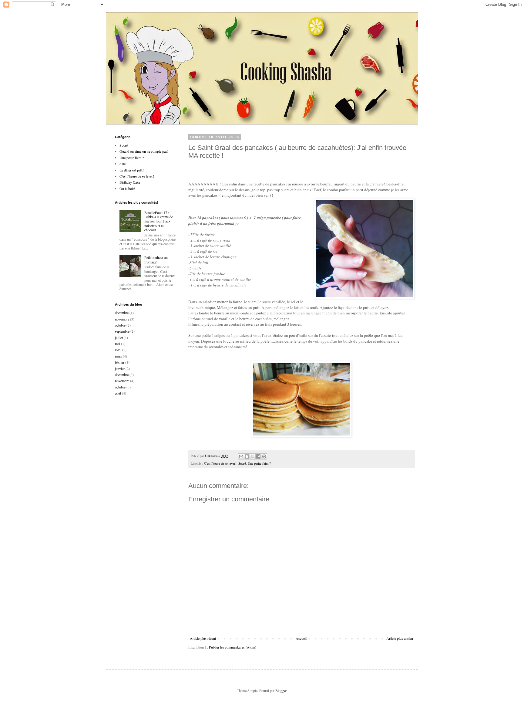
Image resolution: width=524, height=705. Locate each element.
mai (117, 343)
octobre (120, 325)
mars (118, 356)
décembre (122, 312)
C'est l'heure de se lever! (220, 463)
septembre (122, 331)
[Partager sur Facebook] (258, 456)
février (119, 362)
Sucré (242, 463)
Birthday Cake (129, 182)
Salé (122, 163)
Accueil (301, 638)
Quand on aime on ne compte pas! (143, 151)
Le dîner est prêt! (131, 170)
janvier (120, 368)
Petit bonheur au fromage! (156, 259)
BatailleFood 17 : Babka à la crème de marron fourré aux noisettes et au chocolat (158, 221)
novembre (122, 319)
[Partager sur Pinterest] (264, 456)
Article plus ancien (399, 638)
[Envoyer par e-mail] (241, 456)
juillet (119, 337)
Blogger (281, 690)
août (118, 393)
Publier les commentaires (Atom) (232, 647)
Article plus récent (203, 638)
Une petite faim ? (259, 463)
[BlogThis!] (247, 456)
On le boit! (127, 188)
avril (118, 349)
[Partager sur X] (253, 456)
